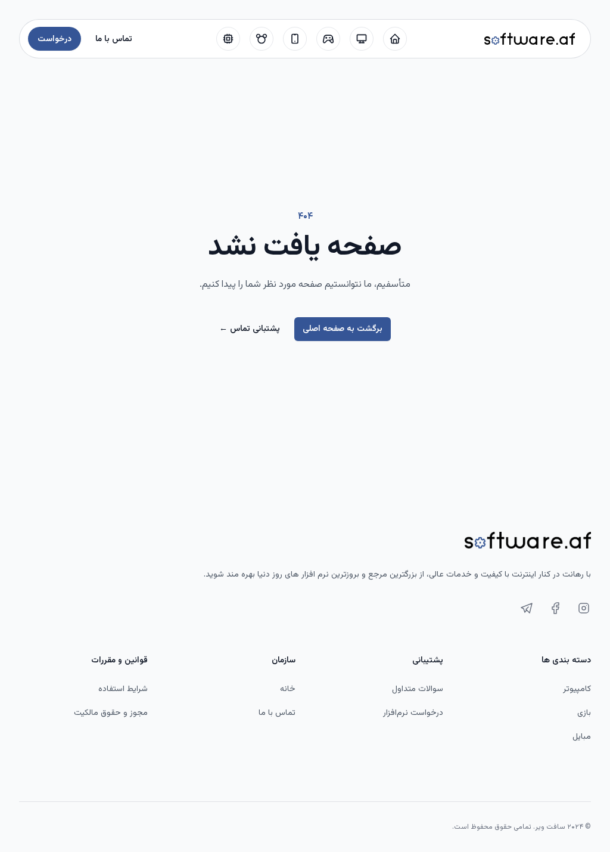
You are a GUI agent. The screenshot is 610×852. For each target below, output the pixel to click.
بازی (584, 713)
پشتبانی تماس (249, 329)
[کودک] (261, 39)
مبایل (581, 736)
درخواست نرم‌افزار (413, 713)
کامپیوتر (577, 689)
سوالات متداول (417, 689)
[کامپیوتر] (362, 39)
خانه (287, 689)
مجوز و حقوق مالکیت (111, 713)
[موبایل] (295, 39)
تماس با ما (277, 713)
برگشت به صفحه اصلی (342, 329)
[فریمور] (228, 39)
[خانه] (395, 39)
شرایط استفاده (123, 689)
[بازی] (328, 39)
